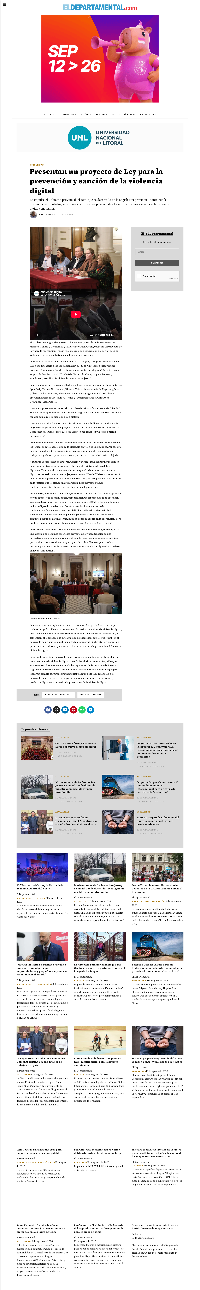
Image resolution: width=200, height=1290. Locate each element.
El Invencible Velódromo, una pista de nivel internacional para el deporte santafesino (97, 1062)
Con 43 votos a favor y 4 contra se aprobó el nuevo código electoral (75, 745)
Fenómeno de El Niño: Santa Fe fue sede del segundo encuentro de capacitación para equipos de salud (99, 1229)
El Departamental (159, 234)
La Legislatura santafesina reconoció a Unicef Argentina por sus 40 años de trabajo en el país (76, 821)
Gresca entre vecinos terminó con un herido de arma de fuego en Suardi (155, 1227)
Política (85, 114)
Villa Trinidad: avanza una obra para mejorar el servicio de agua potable (39, 1151)
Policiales (69, 114)
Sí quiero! (157, 262)
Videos (115, 114)
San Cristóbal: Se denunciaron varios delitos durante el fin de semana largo (98, 1151)
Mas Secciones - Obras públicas (36, 1162)
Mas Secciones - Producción (34, 984)
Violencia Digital (90, 695)
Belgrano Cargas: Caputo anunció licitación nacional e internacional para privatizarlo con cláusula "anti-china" (157, 787)
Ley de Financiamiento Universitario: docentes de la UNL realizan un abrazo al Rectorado (157, 889)
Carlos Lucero (48, 215)
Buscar (131, 114)
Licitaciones (148, 114)
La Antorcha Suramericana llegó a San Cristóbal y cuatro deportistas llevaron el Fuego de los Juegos (99, 968)
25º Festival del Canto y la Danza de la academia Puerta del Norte (40, 887)
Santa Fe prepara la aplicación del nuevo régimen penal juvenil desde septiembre (158, 821)
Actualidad (51, 114)
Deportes (101, 114)
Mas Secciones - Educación (148, 902)
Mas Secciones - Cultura (31, 898)
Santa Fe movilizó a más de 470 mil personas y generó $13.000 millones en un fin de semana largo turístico (41, 1229)
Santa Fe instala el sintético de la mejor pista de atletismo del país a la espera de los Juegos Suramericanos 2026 (157, 1153)
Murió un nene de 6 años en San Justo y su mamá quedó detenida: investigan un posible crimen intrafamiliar (75, 787)
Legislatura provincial (58, 695)
